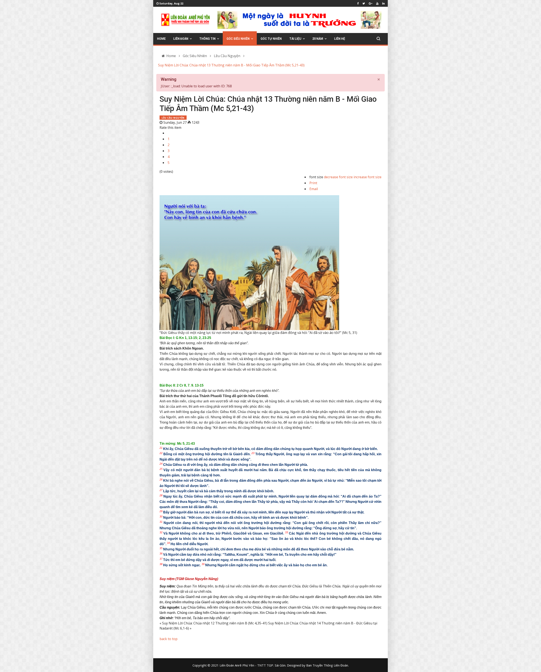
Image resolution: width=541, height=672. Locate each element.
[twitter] (363, 3)
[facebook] (358, 3)
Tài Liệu (295, 39)
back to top (169, 638)
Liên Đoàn (180, 39)
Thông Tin (207, 39)
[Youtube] (377, 3)
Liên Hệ (339, 39)
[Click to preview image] (270, 252)
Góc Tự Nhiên (271, 39)
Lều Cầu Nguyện (173, 117)
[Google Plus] (370, 3)
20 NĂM (317, 39)
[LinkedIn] (383, 3)
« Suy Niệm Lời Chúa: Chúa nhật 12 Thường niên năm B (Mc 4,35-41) (213, 623)
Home (161, 39)
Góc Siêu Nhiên (238, 39)
